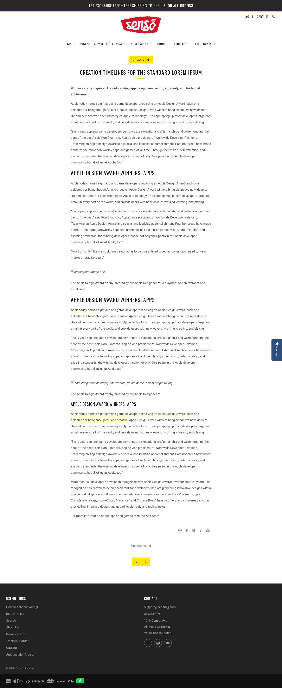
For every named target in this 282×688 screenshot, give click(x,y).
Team (195, 43)
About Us (12, 627)
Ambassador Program (21, 654)
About (161, 43)
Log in (249, 16)
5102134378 (152, 614)
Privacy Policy (15, 634)
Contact (209, 43)
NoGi (83, 43)
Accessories (139, 43)
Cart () (262, 16)
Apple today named (84, 310)
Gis (69, 43)
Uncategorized (141, 546)
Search (11, 620)
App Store (152, 516)
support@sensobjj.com (160, 607)
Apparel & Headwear (108, 43)
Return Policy (15, 614)
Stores (179, 43)
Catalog (11, 648)
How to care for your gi (22, 607)
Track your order (17, 641)
